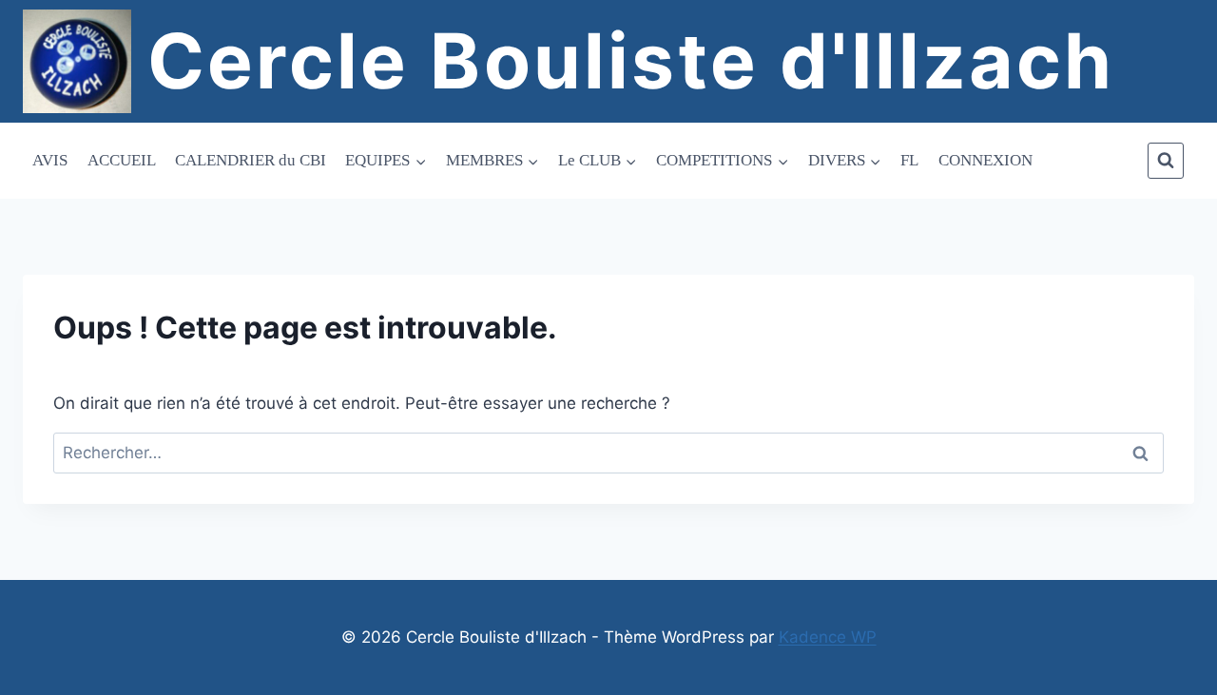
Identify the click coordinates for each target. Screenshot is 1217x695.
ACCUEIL (121, 160)
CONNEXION (985, 160)
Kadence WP (828, 637)
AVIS (50, 160)
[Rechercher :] (608, 452)
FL (909, 160)
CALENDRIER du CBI (250, 160)
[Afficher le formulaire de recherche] (1166, 161)
